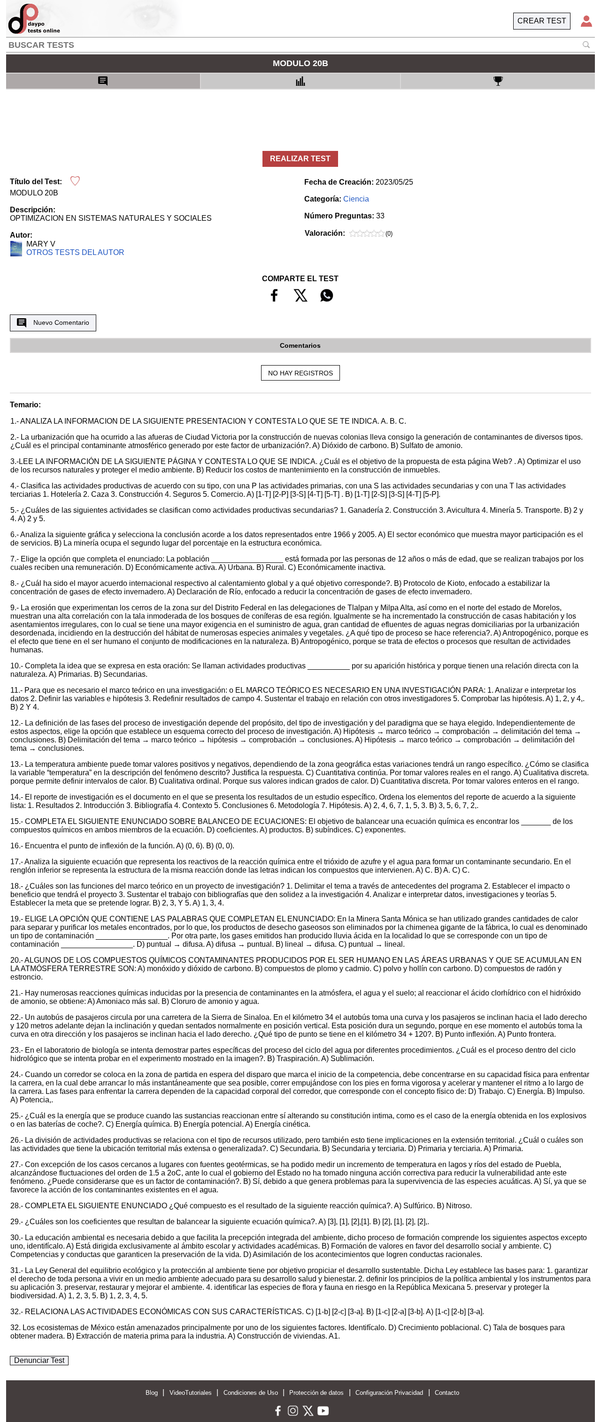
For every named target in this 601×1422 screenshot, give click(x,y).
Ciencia (356, 199)
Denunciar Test (39, 1360)
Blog (152, 1392)
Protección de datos (316, 1392)
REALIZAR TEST (300, 159)
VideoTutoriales (191, 1392)
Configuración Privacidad (389, 1392)
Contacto (447, 1392)
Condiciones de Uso (250, 1392)
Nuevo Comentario (61, 322)
